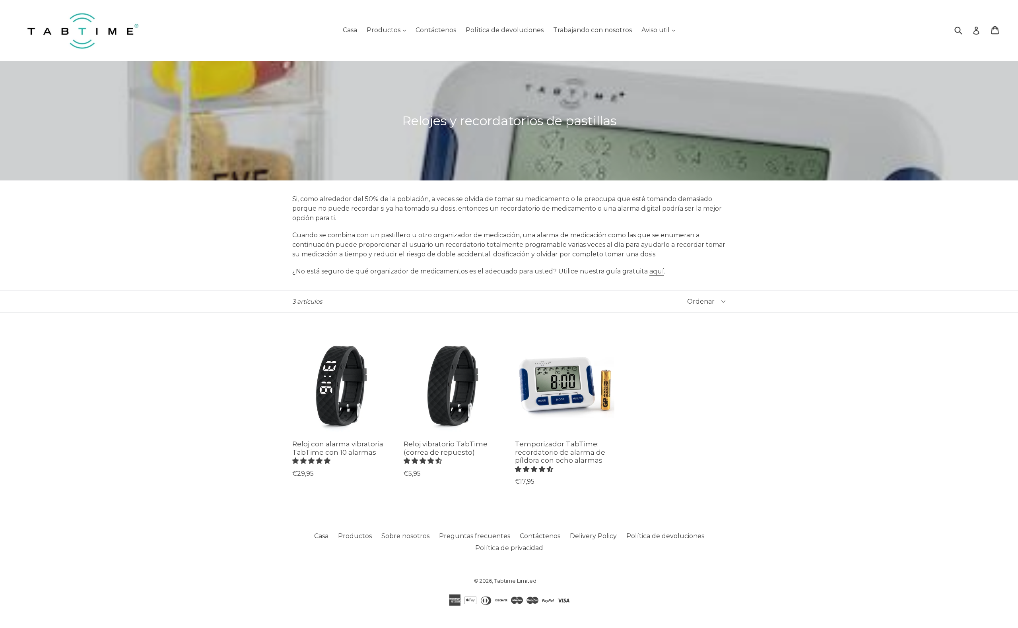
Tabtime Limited (515, 581)
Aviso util (660, 30)
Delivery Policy (593, 536)
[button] (312, 461)
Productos (388, 30)
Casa (350, 30)
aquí (656, 271)
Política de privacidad (509, 548)
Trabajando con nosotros (592, 30)
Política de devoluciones (505, 30)
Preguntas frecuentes (474, 536)
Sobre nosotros (405, 536)
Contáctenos (436, 30)
